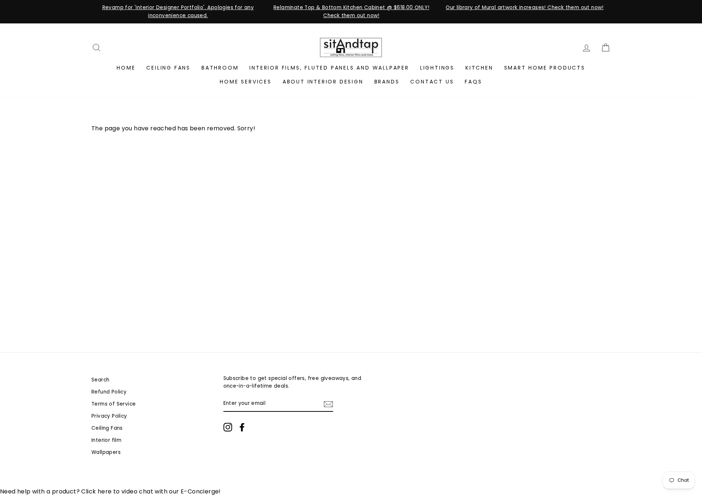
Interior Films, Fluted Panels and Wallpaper (329, 67)
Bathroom (219, 67)
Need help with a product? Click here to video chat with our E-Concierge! (110, 491)
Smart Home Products (544, 67)
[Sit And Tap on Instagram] (227, 427)
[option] (178, 12)
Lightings (437, 67)
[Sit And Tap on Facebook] (242, 427)
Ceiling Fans (168, 67)
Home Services (245, 81)
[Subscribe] (328, 404)
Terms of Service (113, 403)
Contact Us (432, 81)
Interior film (106, 440)
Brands (387, 81)
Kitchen (479, 67)
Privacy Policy (109, 416)
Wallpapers (106, 452)
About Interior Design (323, 81)
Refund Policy (109, 391)
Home (126, 67)
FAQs (473, 81)
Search (100, 379)
